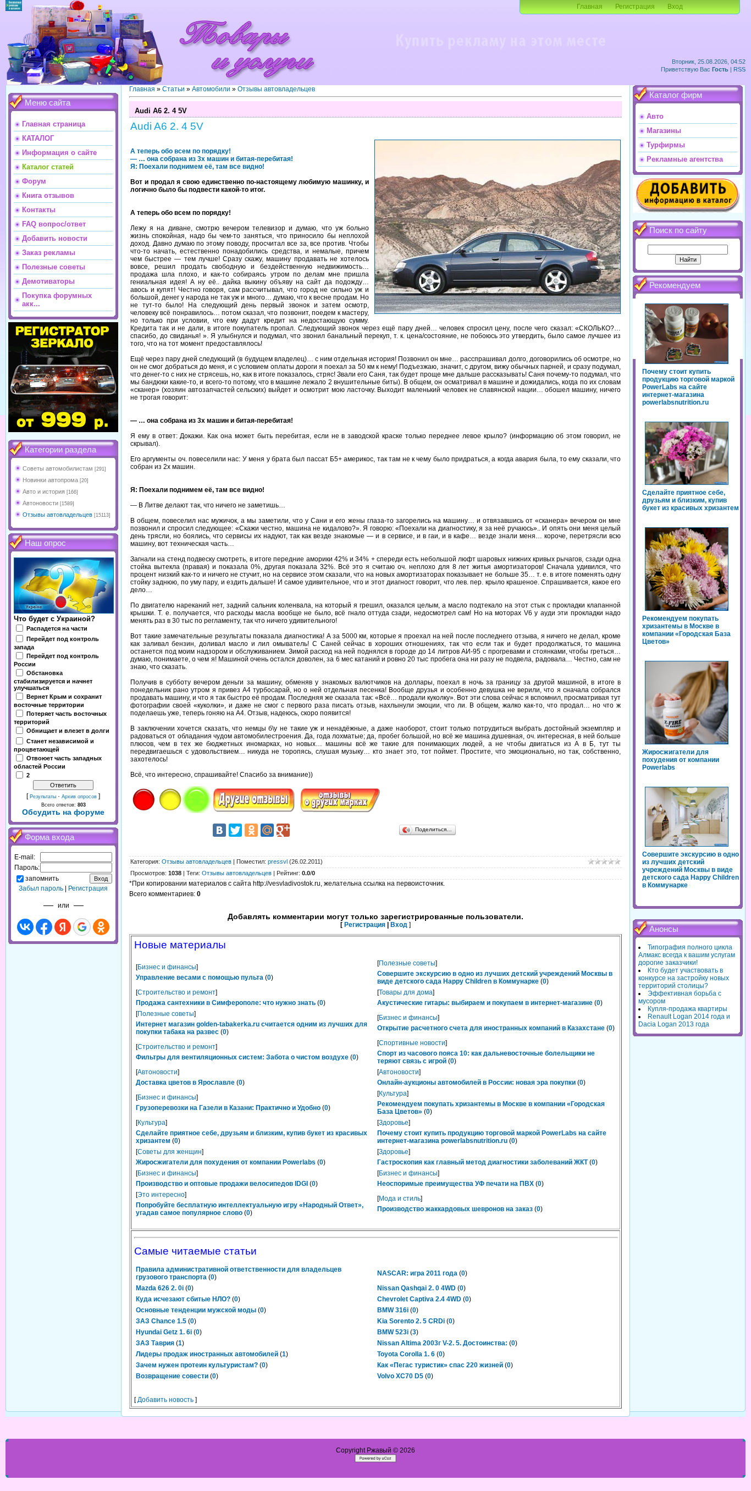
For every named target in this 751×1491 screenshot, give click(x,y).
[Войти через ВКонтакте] (25, 927)
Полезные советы (407, 963)
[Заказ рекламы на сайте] (500, 53)
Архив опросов (79, 796)
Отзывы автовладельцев (57, 514)
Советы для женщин (169, 1152)
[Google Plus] (283, 830)
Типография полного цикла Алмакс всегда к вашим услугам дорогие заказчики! (686, 955)
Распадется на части (56, 628)
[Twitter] (235, 830)
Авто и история (44, 491)
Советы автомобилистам (58, 468)
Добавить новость (165, 1400)
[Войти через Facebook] (44, 927)
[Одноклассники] (251, 830)
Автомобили (211, 89)
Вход (675, 6)
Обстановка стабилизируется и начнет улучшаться (53, 681)
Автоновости (40, 503)
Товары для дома (406, 992)
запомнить (42, 878)
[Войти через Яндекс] (62, 927)
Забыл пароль (41, 888)
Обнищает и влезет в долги (67, 730)
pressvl (278, 861)
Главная (590, 6)
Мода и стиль (400, 1198)
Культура (393, 1093)
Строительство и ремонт (176, 992)
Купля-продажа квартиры (687, 1009)
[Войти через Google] (82, 927)
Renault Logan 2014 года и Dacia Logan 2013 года (684, 1020)
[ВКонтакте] (219, 830)
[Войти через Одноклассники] (101, 927)
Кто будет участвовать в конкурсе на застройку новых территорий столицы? (683, 978)
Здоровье (393, 1122)
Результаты (43, 796)
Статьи (173, 89)
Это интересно (161, 1195)
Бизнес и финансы (166, 967)
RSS (739, 69)
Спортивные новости (412, 1043)
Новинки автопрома (50, 480)
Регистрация (635, 6)
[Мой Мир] (267, 830)
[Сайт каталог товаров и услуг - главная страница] (246, 82)
